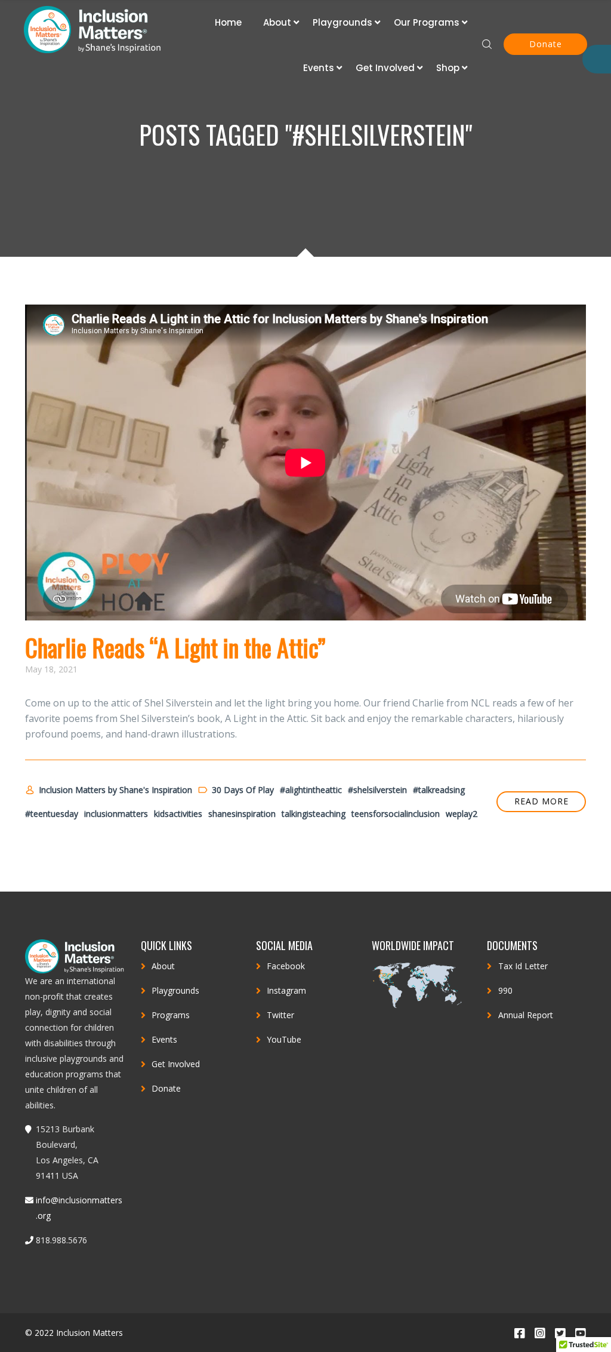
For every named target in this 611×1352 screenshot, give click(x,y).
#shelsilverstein (377, 789)
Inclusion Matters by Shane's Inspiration (115, 789)
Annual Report (525, 1015)
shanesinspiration (242, 813)
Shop (447, 68)
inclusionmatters (116, 813)
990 (505, 990)
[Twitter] (560, 1332)
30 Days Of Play (243, 789)
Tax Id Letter (523, 966)
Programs (171, 1015)
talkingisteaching (313, 813)
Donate (545, 44)
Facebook (286, 966)
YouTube (284, 1039)
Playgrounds (342, 22)
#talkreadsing (439, 789)
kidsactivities (178, 813)
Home (228, 22)
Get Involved (385, 68)
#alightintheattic (311, 789)
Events (318, 68)
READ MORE (541, 801)
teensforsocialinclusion (395, 813)
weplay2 (461, 813)
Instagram (286, 990)
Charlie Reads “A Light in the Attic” (175, 647)
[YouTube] (580, 1332)
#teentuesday (51, 813)
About (277, 22)
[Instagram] (539, 1332)
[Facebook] (519, 1332)
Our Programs (426, 22)
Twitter (280, 1015)
